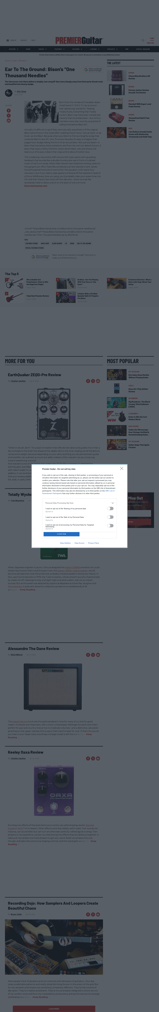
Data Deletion (65, 543)
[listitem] (79, 503)
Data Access (79, 543)
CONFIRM (61, 534)
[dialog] (79, 506)
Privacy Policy (93, 543)
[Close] (122, 469)
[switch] (110, 508)
